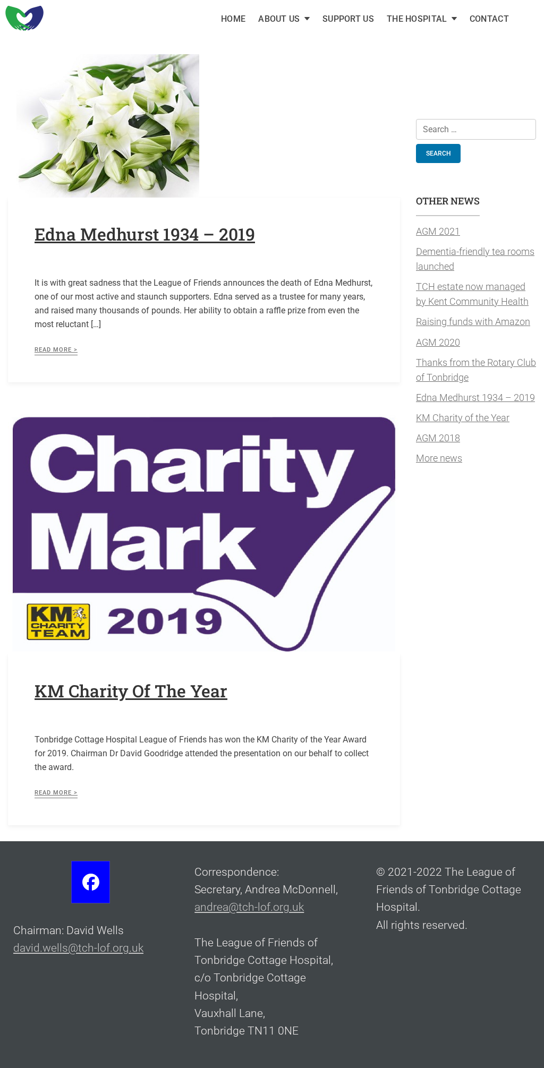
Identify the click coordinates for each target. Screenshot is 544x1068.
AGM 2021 (438, 231)
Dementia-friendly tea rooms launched (475, 259)
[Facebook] (90, 882)
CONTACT (489, 19)
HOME (233, 19)
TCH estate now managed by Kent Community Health (472, 294)
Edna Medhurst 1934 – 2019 (145, 234)
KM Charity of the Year (131, 690)
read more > (56, 349)
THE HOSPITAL (417, 19)
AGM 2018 (438, 438)
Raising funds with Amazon (473, 322)
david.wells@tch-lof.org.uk (78, 948)
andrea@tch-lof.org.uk (249, 907)
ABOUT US (279, 19)
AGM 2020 (438, 342)
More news (439, 458)
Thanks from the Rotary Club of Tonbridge (476, 370)
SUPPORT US (348, 19)
